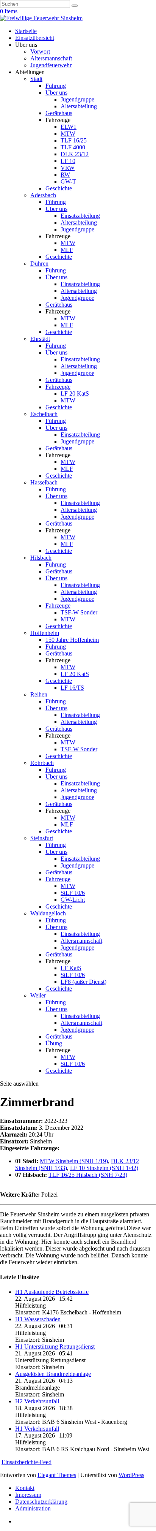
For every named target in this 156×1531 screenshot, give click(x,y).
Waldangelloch (48, 913)
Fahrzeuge (57, 386)
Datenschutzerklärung (41, 1501)
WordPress (131, 1475)
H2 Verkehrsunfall (37, 1401)
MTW (68, 133)
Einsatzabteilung (80, 215)
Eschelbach (44, 414)
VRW (68, 168)
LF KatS (71, 968)
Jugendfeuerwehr (51, 65)
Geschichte (58, 188)
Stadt (36, 79)
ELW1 (68, 126)
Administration (33, 1508)
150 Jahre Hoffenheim (72, 639)
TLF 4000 (73, 147)
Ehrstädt (40, 339)
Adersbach (43, 195)
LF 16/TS (72, 687)
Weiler (38, 995)
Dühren (39, 263)
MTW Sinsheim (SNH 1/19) (74, 1161)
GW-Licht (73, 899)
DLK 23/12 (75, 154)
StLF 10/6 (73, 893)
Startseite (26, 31)
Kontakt (24, 1488)
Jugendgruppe (77, 99)
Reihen (38, 694)
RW (65, 174)
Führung (55, 85)
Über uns (56, 92)
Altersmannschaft (51, 58)
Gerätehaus (58, 113)
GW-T (68, 181)
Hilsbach (40, 557)
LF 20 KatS (75, 393)
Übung (53, 1043)
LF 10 (68, 161)
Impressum (28, 1494)
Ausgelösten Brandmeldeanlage (53, 1374)
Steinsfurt (41, 838)
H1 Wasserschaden (38, 1319)
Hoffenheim (44, 633)
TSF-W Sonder (79, 612)
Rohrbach (42, 763)
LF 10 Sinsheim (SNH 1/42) (104, 1168)
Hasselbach (44, 482)
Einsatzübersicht (34, 38)
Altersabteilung (79, 106)
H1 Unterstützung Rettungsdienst (55, 1346)
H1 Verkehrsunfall (37, 1428)
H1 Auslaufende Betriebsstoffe (52, 1292)
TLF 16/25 (74, 140)
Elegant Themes (56, 1475)
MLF (67, 250)
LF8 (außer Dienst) (83, 981)
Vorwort (40, 51)
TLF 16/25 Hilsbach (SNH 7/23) (87, 1175)
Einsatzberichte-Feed (26, 1462)
